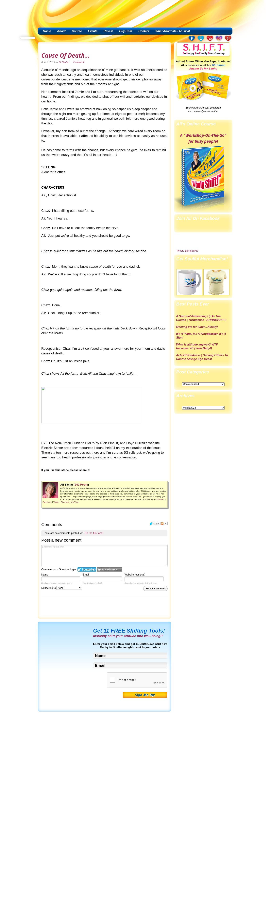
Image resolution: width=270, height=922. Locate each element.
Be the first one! (94, 533)
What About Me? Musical (172, 31)
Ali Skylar (64, 62)
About (61, 31)
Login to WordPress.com (109, 569)
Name (44, 574)
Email (86, 574)
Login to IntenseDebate (86, 569)
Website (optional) (135, 574)
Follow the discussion (164, 523)
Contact (143, 31)
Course (77, 31)
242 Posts (81, 484)
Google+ (160, 499)
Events (92, 31)
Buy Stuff (125, 31)
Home (47, 31)
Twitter (56, 502)
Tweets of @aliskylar (187, 250)
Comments (79, 62)
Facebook (47, 502)
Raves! (108, 31)
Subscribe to (49, 587)
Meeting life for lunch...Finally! (197, 326)
